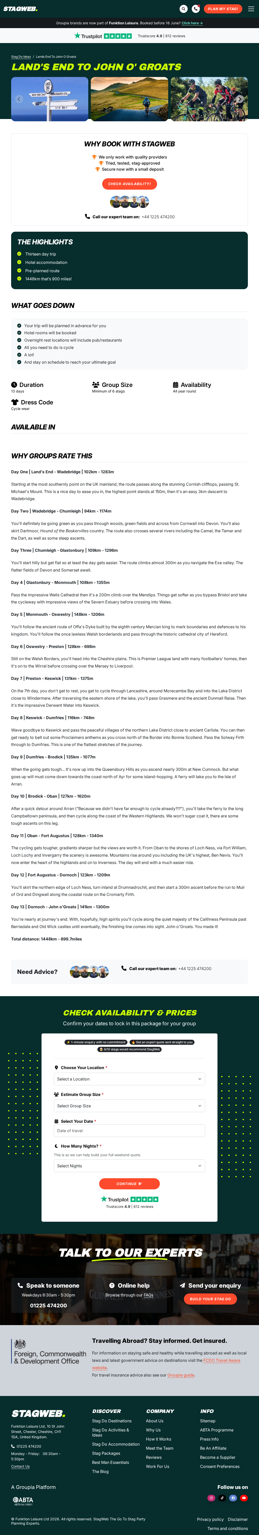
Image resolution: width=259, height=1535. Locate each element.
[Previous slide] (19, 99)
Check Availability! (129, 184)
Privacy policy (210, 1519)
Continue (127, 1184)
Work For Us (157, 1466)
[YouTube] (244, 1498)
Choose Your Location (84, 1067)
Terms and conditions (227, 1528)
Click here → (192, 23)
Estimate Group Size (82, 1094)
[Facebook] (233, 1498)
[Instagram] (211, 1498)
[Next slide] (240, 99)
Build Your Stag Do (210, 1299)
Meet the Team (160, 1448)
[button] (196, 9)
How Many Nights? (81, 1146)
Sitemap (207, 1420)
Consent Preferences (220, 1466)
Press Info (209, 1439)
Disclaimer (238, 1519)
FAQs (148, 1294)
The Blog (100, 1471)
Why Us (153, 1429)
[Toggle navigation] (251, 9)
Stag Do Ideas (21, 56)
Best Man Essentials (110, 1462)
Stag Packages (106, 1453)
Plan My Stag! (223, 9)
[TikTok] (222, 1498)
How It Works (158, 1439)
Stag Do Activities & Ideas (110, 1432)
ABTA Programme (216, 1429)
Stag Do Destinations (112, 1420)
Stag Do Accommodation (116, 1444)
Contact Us (20, 1466)
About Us (154, 1420)
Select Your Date (78, 1121)
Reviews (154, 1457)
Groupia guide (180, 1374)
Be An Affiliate (213, 1448)
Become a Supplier (217, 1457)
